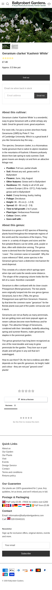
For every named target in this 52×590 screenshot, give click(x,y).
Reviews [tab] (8, 405)
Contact (5, 469)
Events (5, 462)
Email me (41, 96)
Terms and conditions (12, 472)
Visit (4, 459)
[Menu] (3, 4)
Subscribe (26, 553)
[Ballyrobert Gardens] (29, 4)
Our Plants (7, 455)
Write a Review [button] (27, 399)
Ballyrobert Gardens (16, 581)
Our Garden (7, 452)
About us (6, 448)
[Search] (9, 4)
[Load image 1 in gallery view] (26, 25)
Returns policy (9, 476)
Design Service (9, 465)
